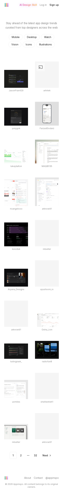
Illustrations (45, 44)
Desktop (32, 37)
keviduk (16, 249)
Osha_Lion (47, 329)
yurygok (16, 128)
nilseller (47, 249)
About (27, 477)
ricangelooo (16, 208)
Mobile (16, 37)
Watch (47, 37)
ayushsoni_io (47, 289)
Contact (38, 477)
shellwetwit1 (47, 401)
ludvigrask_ (16, 361)
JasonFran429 (16, 90)
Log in (43, 4)
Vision (14, 44)
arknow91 (47, 208)
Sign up (54, 4)
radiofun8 (47, 361)
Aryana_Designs (16, 289)
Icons (29, 44)
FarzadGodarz (47, 128)
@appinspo (52, 477)
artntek (47, 90)
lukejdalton (16, 166)
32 (35, 455)
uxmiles (16, 401)
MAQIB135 (47, 166)
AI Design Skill (28, 4)
